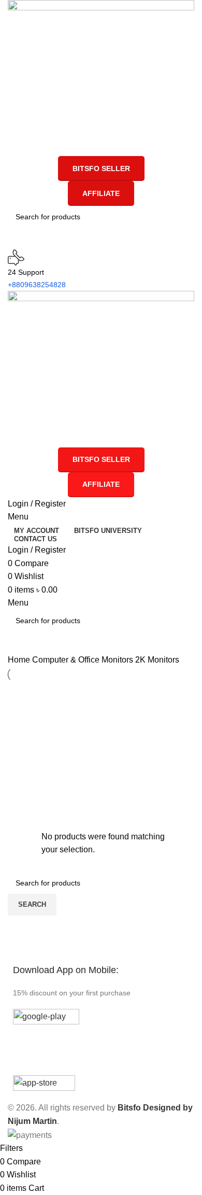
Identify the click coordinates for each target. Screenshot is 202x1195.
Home (20, 659)
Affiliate (101, 193)
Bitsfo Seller (101, 168)
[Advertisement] (110, 757)
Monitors (118, 659)
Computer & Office (67, 659)
